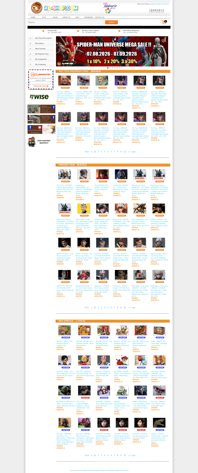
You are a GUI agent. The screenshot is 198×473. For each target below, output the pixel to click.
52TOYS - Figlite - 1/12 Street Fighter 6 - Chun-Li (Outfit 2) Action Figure (66, 375)
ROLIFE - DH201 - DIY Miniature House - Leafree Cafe (65, 345)
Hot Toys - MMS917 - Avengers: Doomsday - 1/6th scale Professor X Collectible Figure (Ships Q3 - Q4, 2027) (65, 98)
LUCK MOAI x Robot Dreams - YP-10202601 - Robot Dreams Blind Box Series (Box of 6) (141, 376)
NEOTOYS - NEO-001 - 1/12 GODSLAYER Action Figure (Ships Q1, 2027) (65, 291)
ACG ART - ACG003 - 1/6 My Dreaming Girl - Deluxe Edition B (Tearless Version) (104, 439)
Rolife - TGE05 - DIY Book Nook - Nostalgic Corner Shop (159, 345)
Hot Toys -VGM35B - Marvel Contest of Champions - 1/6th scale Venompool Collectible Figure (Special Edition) (85, 440)
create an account (162, 4)
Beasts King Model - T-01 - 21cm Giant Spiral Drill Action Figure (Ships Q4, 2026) (84, 291)
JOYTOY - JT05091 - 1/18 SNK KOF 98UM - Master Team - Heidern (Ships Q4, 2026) (103, 259)
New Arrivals (40, 49)
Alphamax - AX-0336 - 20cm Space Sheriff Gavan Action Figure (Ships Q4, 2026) (102, 291)
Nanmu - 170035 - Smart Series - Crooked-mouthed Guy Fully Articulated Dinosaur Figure (159, 440)
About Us (105, 470)
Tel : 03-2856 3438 (130, 32)
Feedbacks (97, 470)
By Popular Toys (42, 54)
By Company (40, 64)
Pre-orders (39, 43)
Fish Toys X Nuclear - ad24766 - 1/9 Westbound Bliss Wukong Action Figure (159, 376)
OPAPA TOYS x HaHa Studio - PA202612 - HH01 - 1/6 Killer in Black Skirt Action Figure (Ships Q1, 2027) (102, 227)
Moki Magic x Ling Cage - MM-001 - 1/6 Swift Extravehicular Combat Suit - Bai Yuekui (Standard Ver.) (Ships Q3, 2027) (159, 293)
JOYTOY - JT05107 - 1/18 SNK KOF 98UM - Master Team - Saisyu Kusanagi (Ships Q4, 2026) (121, 260)
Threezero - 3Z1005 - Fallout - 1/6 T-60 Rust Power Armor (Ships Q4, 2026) (121, 291)
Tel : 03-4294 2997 (54, 32)
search (111, 22)
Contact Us (124, 470)
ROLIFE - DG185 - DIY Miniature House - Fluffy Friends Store (84, 345)
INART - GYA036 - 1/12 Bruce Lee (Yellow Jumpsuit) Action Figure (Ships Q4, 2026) (84, 259)
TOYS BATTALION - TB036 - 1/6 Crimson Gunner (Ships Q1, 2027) (102, 190)
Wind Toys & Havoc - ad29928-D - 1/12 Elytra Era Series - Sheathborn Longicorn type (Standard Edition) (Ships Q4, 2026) (65, 227)
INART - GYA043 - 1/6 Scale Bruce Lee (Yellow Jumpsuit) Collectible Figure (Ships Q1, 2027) (159, 225)
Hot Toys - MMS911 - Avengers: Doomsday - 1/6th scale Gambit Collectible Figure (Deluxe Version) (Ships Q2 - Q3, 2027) (121, 135)
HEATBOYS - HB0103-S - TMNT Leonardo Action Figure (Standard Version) (66, 405)
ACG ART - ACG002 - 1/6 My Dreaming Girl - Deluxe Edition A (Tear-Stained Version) (122, 439)
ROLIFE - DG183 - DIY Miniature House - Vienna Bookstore (104, 345)
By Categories (41, 59)
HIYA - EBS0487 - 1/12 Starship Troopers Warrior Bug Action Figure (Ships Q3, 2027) (140, 225)
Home (72, 470)
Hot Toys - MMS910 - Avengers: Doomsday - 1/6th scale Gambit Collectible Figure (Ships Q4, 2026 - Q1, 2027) (159, 134)
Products (79, 470)
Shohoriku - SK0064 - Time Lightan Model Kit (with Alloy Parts (104, 405)
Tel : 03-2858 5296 (89, 32)
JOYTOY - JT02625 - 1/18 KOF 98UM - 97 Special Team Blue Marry (85, 375)
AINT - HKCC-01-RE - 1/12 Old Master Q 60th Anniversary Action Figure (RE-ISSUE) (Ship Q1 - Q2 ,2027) (84, 226)
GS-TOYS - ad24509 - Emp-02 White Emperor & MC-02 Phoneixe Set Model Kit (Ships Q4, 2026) (65, 191)
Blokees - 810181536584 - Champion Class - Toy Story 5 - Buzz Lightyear (122, 408)
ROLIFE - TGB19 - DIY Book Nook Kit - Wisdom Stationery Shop (141, 346)
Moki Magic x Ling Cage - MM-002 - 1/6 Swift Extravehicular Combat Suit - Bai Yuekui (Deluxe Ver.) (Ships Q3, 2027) (140, 293)
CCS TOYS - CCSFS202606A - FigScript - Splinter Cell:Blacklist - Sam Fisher (83, 408)
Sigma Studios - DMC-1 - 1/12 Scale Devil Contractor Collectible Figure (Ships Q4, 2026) (159, 259)
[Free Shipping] (122, 68)
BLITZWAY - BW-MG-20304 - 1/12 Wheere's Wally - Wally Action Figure (122, 376)
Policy (117, 470)
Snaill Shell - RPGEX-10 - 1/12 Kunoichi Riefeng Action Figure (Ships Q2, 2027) (121, 190)
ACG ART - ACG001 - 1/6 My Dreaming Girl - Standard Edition (140, 438)
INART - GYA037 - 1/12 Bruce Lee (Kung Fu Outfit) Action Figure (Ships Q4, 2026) (65, 259)
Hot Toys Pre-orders (43, 38)
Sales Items (87, 470)
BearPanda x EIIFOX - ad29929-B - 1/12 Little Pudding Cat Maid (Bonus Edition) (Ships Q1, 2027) (121, 226)
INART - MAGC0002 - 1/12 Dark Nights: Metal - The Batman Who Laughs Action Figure (141, 407)
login (152, 4)
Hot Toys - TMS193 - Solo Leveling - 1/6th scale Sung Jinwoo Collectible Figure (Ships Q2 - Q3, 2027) (121, 98)
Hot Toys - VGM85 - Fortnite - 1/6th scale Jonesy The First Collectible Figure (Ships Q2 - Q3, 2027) (102, 98)
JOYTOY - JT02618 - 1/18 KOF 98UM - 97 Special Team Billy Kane (103, 376)
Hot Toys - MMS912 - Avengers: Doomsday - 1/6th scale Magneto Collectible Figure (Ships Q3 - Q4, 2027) (83, 134)
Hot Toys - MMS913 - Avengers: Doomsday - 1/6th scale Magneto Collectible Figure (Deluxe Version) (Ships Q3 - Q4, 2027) (159, 99)
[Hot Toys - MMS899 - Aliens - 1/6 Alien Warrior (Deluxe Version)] (115, 68)
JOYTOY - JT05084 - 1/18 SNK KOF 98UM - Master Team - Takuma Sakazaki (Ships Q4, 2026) (140, 260)
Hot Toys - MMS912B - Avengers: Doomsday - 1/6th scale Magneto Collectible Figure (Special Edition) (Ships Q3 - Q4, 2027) (65, 135)
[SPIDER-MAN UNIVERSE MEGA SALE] (108, 68)
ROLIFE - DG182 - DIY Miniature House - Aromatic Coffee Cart (122, 345)
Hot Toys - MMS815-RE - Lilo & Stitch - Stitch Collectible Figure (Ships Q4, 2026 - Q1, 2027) (83, 98)
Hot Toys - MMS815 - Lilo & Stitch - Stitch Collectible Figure (158, 405)
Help (112, 470)
